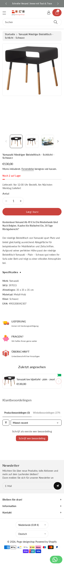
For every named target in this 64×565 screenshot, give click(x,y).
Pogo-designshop (26, 541)
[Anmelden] (48, 12)
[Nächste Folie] (58, 3)
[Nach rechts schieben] (58, 141)
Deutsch (22, 533)
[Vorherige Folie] (6, 3)
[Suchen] (55, 22)
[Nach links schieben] (6, 141)
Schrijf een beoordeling (32, 438)
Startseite (10, 34)
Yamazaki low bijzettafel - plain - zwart (36, 379)
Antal (5, 193)
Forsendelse (27, 168)
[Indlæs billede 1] (16, 141)
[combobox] (32, 22)
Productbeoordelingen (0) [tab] (17, 412)
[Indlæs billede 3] (47, 141)
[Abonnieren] (58, 486)
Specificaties (11, 272)
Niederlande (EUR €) (28, 525)
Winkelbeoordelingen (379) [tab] (46, 412)
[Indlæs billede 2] (32, 141)
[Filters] (5, 423)
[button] (5, 13)
